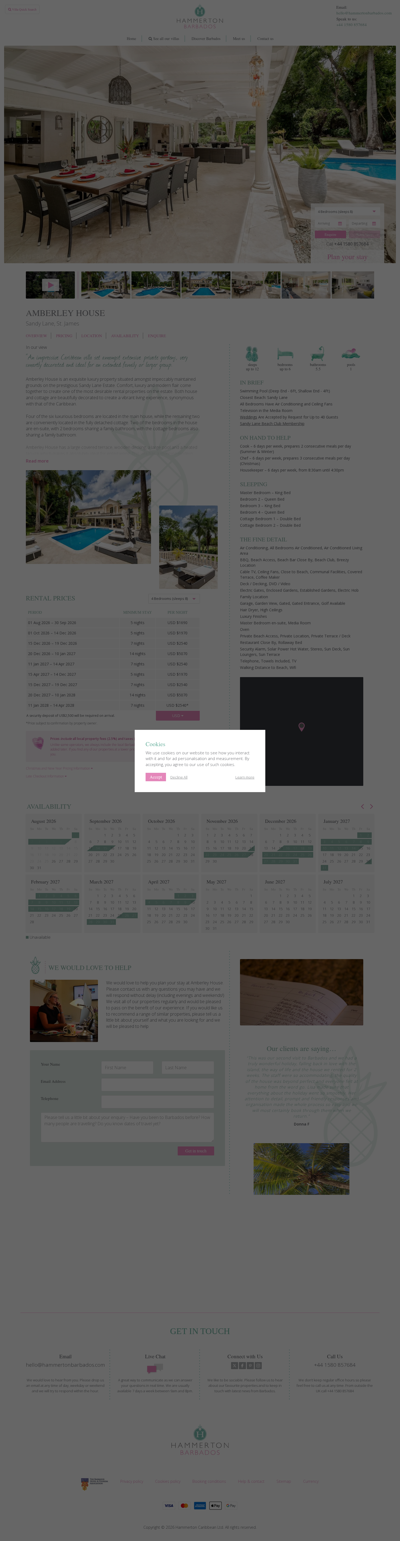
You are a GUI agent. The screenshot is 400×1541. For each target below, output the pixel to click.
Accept (156, 777)
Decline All (178, 777)
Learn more (244, 777)
